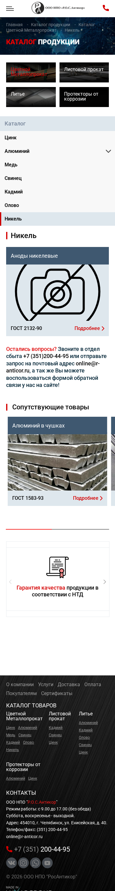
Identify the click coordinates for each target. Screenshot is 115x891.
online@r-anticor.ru (24, 836)
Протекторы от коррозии (23, 767)
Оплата (92, 684)
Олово (12, 205)
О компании (20, 684)
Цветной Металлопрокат (24, 716)
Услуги (45, 684)
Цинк (11, 138)
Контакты (21, 793)
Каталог (15, 123)
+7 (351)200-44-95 (46, 356)
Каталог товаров (31, 705)
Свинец (13, 178)
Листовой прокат (60, 716)
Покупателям (21, 693)
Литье (86, 714)
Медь (11, 165)
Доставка (69, 684)
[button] (105, 582)
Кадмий (14, 192)
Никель (13, 219)
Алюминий (17, 151)
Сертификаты (56, 693)
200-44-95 (42, 849)
